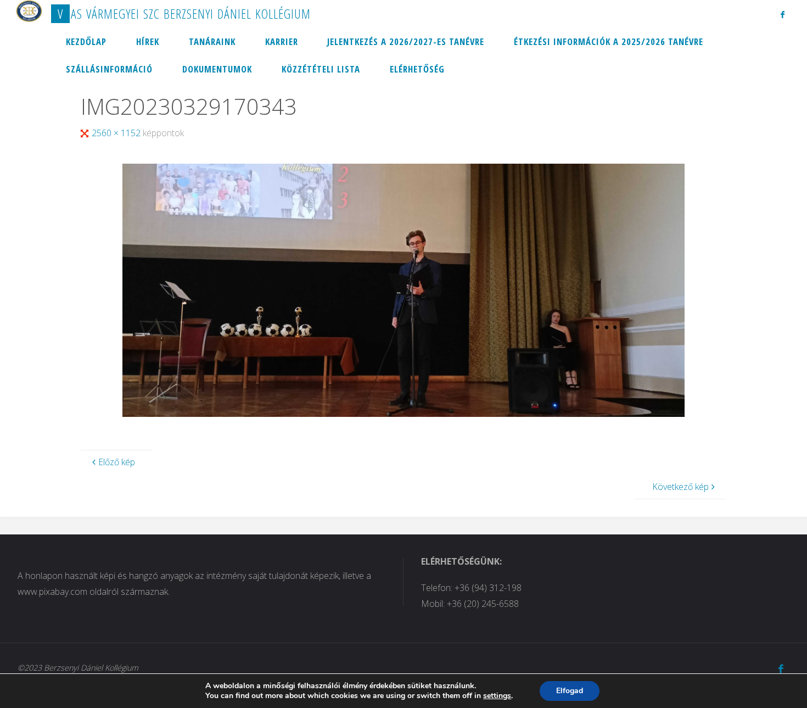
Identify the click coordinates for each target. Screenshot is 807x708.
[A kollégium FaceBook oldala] (783, 14)
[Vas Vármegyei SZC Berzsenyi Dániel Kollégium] (29, 11)
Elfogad (569, 690)
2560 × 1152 (117, 133)
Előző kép (116, 462)
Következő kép (680, 487)
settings (497, 696)
